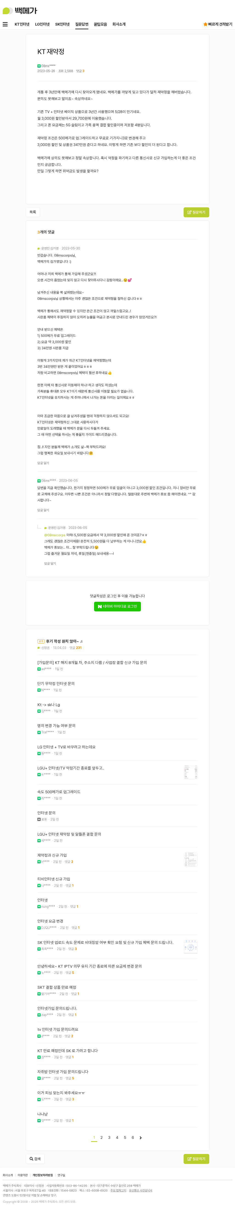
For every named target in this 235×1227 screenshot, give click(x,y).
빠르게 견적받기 (220, 24)
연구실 (61, 1175)
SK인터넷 (62, 24)
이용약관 (23, 1175)
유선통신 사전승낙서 (140, 1190)
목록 (33, 212)
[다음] (140, 1138)
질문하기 (198, 212)
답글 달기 (43, 463)
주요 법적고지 (118, 1190)
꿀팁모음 (100, 24)
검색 (37, 1159)
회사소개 (119, 24)
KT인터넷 (22, 24)
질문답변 (81, 24)
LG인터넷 (42, 24)
